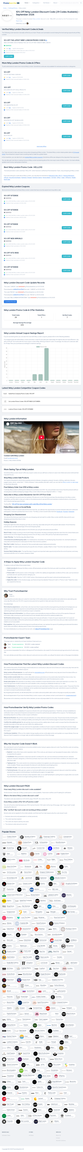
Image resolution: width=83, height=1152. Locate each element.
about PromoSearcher (42, 629)
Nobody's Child (53, 175)
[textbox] (71, 2)
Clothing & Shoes (12, 8)
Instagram (71, 511)
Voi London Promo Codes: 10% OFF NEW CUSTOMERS (24, 401)
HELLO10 (52, 19)
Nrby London (36, 19)
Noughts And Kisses (15, 177)
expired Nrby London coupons (34, 157)
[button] (36, 3)
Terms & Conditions (61, 1140)
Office (59, 177)
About (55, 3)
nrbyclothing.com (40, 672)
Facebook (59, 511)
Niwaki (74, 177)
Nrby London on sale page (70, 482)
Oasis (63, 177)
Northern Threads (26, 177)
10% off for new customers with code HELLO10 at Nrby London (32, 504)
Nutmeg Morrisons (68, 175)
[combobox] (71, 2)
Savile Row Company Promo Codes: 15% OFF (21, 393)
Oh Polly (53, 177)
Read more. (19, 21)
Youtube (65, 511)
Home (26, 3)
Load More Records (10, 302)
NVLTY (61, 175)
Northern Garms (37, 177)
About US (58, 1135)
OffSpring (68, 177)
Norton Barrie (46, 177)
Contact (58, 1138)
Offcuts (6, 177)
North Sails (7, 179)
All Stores (31, 1135)
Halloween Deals (6, 1135)
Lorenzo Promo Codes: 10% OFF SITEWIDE (21, 409)
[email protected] (12, 458)
